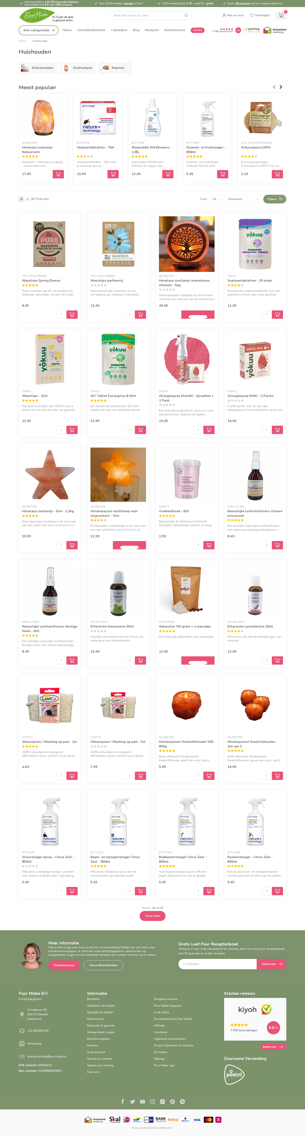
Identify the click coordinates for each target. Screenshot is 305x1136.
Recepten (152, 30)
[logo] (50, 15)
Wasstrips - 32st (35, 396)
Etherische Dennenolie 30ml (112, 626)
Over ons (93, 1072)
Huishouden (40, 41)
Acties (197, 30)
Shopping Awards (166, 999)
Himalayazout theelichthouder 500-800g (187, 743)
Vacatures (160, 1032)
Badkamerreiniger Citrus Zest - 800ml (183, 859)
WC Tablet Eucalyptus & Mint (113, 396)
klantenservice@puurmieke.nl (46, 1056)
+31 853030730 (37, 1031)
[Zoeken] (186, 15)
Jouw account (96, 1052)
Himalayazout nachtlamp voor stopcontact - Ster (114, 513)
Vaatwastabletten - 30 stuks (249, 280)
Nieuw (67, 30)
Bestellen (93, 999)
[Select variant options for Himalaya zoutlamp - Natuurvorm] (58, 174)
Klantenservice (174, 30)
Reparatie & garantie (101, 1026)
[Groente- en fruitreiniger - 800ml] (207, 118)
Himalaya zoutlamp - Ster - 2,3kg (48, 511)
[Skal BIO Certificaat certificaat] (115, 1120)
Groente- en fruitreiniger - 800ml (206, 149)
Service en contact (99, 1059)
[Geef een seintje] (198, 314)
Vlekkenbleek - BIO (174, 511)
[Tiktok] (162, 1102)
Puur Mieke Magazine (168, 1006)
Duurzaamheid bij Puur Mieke (173, 1019)
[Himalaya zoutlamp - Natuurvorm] (43, 118)
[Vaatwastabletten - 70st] (98, 118)
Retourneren (95, 1019)
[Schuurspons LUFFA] (262, 118)
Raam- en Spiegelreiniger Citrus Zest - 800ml (115, 859)
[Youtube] (142, 1102)
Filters (272, 199)
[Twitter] (132, 1102)
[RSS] (182, 1102)
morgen (129, 3)
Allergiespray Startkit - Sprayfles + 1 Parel (186, 398)
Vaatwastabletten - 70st (95, 147)
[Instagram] (152, 1102)
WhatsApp (34, 1044)
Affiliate (159, 1026)
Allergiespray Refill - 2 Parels (250, 396)
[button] (233, 15)
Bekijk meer (270, 1046)
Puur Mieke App (164, 1065)
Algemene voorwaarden (170, 1039)
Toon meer (152, 916)
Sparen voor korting (100, 1065)
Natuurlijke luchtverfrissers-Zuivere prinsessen (254, 513)
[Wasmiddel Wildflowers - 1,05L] (152, 118)
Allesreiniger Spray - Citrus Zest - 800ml (48, 859)
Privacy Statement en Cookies (173, 1045)
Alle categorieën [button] (36, 30)
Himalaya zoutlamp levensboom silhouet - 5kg (184, 282)
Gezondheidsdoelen (91, 30)
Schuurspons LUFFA (255, 147)
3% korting (242, 3)
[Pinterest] (172, 1102)
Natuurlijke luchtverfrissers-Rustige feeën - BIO (49, 628)
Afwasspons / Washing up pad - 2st (117, 741)
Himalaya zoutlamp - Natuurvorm (38, 149)
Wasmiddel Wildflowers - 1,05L (151, 149)
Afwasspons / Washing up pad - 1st (49, 741)
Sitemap (159, 1059)
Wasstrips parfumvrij (106, 280)
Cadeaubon (119, 30)
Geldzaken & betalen (101, 1006)
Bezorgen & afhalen (100, 1012)
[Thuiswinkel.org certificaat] (275, 30)
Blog (136, 30)
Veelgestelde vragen (101, 1032)
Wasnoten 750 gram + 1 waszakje (185, 626)
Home (22, 41)
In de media (161, 1012)
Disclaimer (161, 1052)
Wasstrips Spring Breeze (41, 280)
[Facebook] (122, 1102)
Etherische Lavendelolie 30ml (250, 626)
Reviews (92, 1045)
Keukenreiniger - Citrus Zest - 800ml (250, 859)
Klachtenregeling (98, 1039)
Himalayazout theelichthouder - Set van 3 (252, 743)
